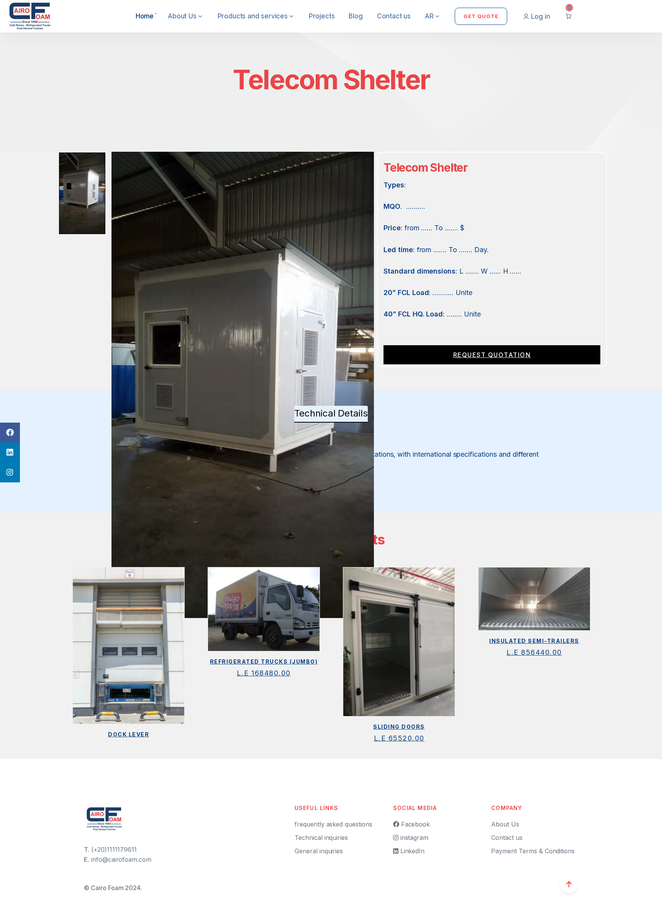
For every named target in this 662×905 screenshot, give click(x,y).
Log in (540, 16)
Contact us (394, 16)
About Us (505, 824)
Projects (322, 16)
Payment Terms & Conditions (533, 851)
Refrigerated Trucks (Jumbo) (264, 661)
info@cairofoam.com (121, 859)
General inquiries (319, 851)
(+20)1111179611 (114, 849)
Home (145, 16)
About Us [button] (183, 16)
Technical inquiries (321, 837)
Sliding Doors (399, 726)
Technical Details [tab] (331, 413)
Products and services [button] (254, 16)
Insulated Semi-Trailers (534, 641)
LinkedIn (411, 851)
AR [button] (430, 16)
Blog (355, 16)
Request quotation (492, 355)
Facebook (414, 824)
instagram (413, 837)
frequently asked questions (333, 824)
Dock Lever (128, 734)
